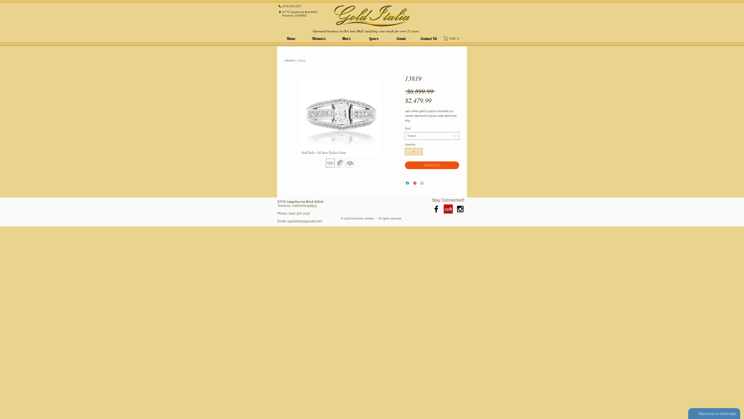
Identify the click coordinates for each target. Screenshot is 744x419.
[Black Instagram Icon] (460, 209)
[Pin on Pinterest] (414, 183)
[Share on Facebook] (407, 183)
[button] (318, 38)
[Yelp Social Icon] (448, 209)
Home (289, 60)
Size (408, 128)
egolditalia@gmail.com (304, 221)
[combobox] (432, 136)
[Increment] (419, 151)
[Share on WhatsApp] (422, 183)
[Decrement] (408, 151)
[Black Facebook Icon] (436, 209)
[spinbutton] (413, 151)
